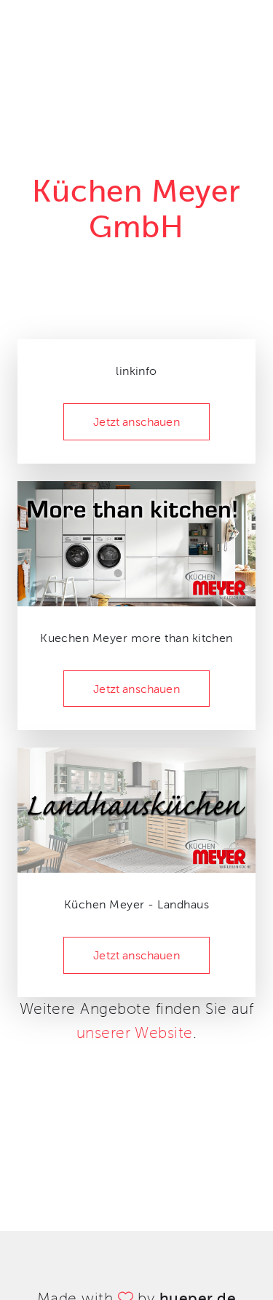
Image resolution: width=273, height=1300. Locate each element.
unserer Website (134, 1033)
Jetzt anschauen (136, 422)
